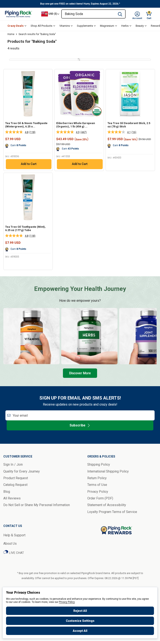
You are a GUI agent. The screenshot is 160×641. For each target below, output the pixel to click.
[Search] (120, 14)
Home (11, 34)
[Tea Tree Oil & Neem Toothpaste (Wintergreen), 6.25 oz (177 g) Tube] (28, 94)
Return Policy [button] (97, 478)
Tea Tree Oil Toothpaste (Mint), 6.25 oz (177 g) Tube (25, 228)
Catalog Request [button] (15, 485)
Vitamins (64, 25)
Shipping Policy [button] (98, 464)
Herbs (125, 25)
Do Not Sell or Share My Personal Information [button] (36, 505)
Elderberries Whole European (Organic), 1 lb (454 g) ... (75, 125)
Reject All (80, 610)
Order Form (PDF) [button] (100, 498)
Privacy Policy (67, 602)
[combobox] (88, 14)
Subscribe (77, 425)
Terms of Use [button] (97, 485)
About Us (10, 543)
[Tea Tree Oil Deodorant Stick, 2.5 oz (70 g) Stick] (130, 94)
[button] (137, 13)
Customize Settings (80, 620)
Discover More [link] (80, 373)
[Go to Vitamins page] (31, 336)
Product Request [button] (15, 478)
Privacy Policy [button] (97, 492)
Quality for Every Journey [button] (21, 471)
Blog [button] (6, 492)
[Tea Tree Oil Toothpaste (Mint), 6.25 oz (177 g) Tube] (28, 197)
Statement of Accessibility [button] (106, 505)
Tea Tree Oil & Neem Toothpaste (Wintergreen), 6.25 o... (26, 125)
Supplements (85, 25)
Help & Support (14, 535)
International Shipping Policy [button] (108, 471)
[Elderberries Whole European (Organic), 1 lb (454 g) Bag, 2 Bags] (79, 94)
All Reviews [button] (12, 498)
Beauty (140, 25)
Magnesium (107, 25)
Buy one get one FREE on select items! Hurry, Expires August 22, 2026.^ (80, 3)
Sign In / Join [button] (13, 464)
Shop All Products (41, 25)
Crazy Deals (16, 25)
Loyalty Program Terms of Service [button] (112, 512)
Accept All (80, 630)
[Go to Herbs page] (89, 336)
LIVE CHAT (16, 553)
